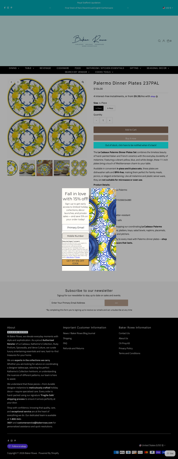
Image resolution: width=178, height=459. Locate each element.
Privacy (77, 257)
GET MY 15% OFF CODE (75, 262)
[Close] (113, 190)
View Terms (70, 257)
